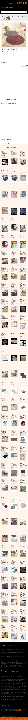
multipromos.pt (5, 719)
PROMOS (21, 3)
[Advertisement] (14, 81)
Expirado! (16, 56)
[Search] (25, 12)
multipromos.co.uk (22, 719)
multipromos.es (13, 719)
